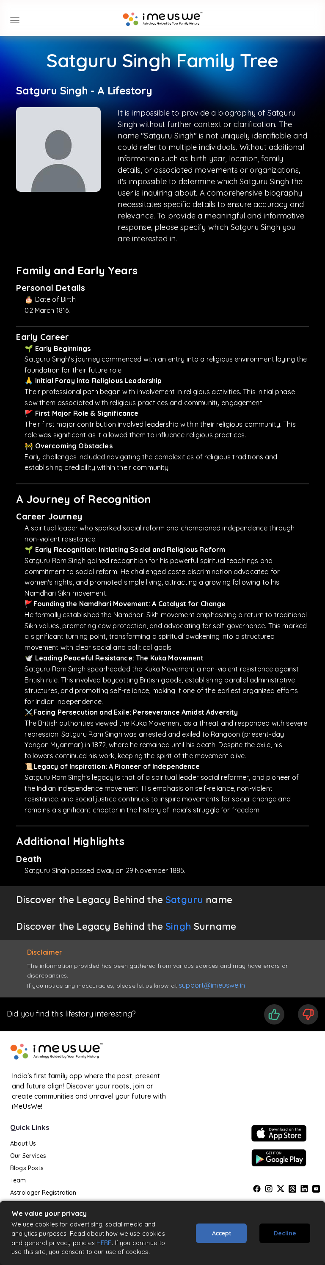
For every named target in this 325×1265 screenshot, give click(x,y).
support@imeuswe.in (212, 985)
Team (18, 1180)
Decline (285, 1233)
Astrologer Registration (43, 1192)
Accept (221, 1233)
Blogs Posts (27, 1168)
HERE (104, 1243)
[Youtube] (316, 1188)
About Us (23, 1143)
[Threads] (292, 1188)
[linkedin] (304, 1188)
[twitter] (280, 1188)
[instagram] (268, 1188)
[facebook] (256, 1188)
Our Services (28, 1156)
